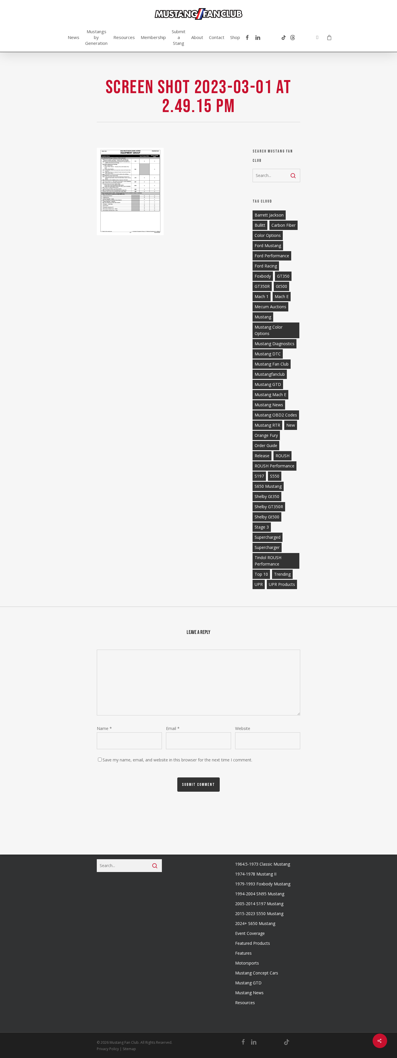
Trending (282, 574)
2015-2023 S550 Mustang (259, 913)
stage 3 (262, 527)
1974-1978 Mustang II (255, 874)
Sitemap (129, 1048)
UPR (259, 584)
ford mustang (268, 245)
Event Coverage (250, 933)
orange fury (266, 435)
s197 (259, 476)
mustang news (269, 404)
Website (242, 728)
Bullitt (260, 225)
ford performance (272, 255)
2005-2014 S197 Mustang (259, 903)
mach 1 (262, 296)
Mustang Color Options (268, 330)
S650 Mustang (268, 486)
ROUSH (282, 455)
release (262, 455)
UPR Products (282, 584)
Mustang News (249, 992)
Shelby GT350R (269, 506)
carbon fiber (283, 225)
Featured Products (252, 943)
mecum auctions (270, 306)
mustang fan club (272, 364)
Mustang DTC (268, 354)
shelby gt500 (267, 517)
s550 (274, 476)
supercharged (267, 537)
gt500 (281, 286)
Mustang (263, 317)
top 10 (261, 574)
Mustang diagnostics (274, 343)
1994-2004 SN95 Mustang (259, 893)
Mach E (282, 296)
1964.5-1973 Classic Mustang (262, 864)
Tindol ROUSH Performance (268, 561)
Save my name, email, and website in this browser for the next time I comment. (177, 760)
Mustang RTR (267, 425)
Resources (245, 1002)
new (290, 425)
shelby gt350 (267, 496)
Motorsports (247, 963)
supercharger (267, 547)
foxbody (263, 276)
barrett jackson (269, 215)
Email (173, 728)
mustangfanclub (270, 374)
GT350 (283, 276)
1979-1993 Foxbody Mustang (262, 884)
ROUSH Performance (274, 466)
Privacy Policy (108, 1048)
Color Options (268, 235)
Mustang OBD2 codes (276, 415)
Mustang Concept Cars (256, 973)
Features (243, 953)
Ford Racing (266, 266)
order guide (266, 445)
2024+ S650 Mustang (255, 923)
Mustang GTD (268, 384)
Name (104, 728)
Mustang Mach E (270, 394)
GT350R (262, 286)
